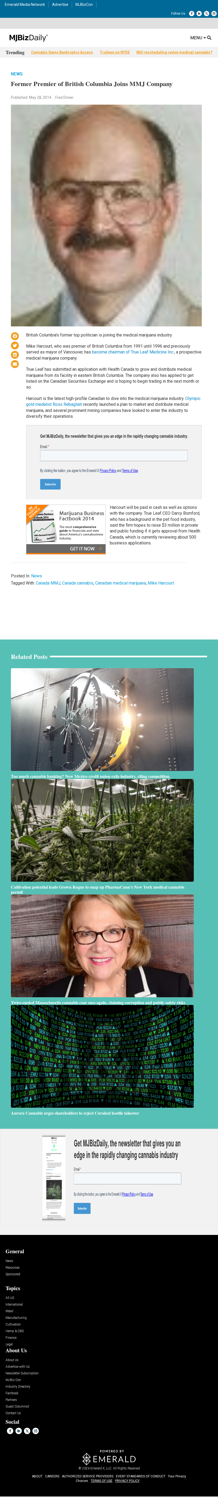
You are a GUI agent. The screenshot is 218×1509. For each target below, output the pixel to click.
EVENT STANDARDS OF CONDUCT (140, 1476)
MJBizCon (84, 4)
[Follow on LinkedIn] (199, 13)
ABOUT (37, 1476)
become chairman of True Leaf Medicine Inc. (132, 352)
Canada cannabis (77, 583)
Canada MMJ (48, 583)
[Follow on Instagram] (214, 13)
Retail (9, 1311)
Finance (11, 1338)
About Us (12, 1360)
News (17, 73)
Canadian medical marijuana (120, 583)
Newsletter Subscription (22, 1373)
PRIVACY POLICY (127, 1481)
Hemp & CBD (15, 1331)
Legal (9, 1344)
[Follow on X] (206, 13)
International (14, 1304)
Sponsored (13, 1274)
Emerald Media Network (25, 4)
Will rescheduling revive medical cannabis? (174, 52)
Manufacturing (16, 1318)
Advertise (60, 4)
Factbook (12, 1393)
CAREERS (52, 1476)
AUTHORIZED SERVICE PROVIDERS (87, 1476)
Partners (11, 1400)
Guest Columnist (17, 1406)
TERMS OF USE (101, 1481)
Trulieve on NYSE (115, 52)
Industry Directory (18, 1386)
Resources (13, 1267)
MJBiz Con (13, 1380)
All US (10, 1298)
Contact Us (13, 1413)
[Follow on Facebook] (191, 13)
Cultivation (13, 1324)
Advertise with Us (18, 1367)
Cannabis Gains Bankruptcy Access (62, 52)
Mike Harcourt (161, 583)
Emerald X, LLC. (101, 1468)
